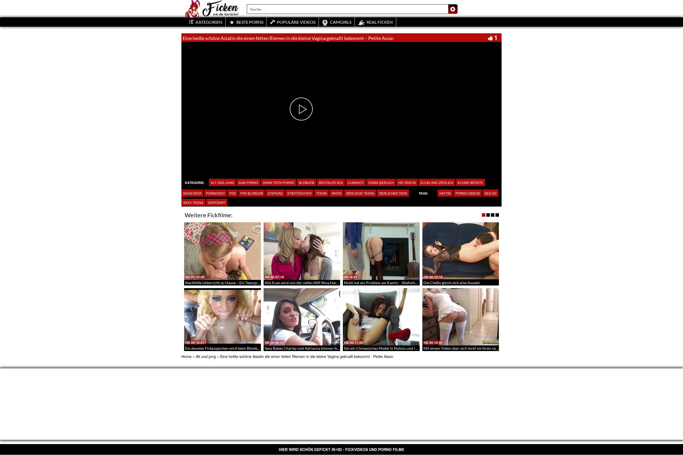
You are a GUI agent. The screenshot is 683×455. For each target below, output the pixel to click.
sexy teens (193, 202)
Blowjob (306, 182)
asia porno (248, 182)
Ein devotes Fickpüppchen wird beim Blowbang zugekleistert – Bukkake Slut (247, 348)
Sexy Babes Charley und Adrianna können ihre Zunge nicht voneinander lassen (329, 348)
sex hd (491, 193)
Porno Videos (467, 193)
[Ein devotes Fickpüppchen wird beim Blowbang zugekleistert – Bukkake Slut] (222, 317)
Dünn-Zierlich (381, 182)
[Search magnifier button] (452, 9)
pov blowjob (251, 193)
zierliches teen (393, 193)
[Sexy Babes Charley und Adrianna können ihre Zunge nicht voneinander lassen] (302, 317)
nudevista (192, 193)
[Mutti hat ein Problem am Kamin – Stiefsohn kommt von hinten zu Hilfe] (381, 251)
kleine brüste (470, 182)
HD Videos (407, 182)
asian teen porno (278, 182)
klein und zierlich (436, 182)
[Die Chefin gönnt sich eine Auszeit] (460, 251)
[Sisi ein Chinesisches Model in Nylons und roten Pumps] (381, 317)
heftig (445, 193)
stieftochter (299, 193)
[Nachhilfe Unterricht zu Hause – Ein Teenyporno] (222, 251)
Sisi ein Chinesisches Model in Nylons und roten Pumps (389, 348)
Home (186, 356)
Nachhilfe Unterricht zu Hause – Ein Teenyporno (225, 282)
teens (321, 193)
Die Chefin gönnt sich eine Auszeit (451, 282)
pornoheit (215, 193)
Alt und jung (222, 182)
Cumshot (356, 182)
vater (336, 193)
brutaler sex (331, 182)
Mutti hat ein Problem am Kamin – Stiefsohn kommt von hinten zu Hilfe (403, 282)
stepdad (275, 193)
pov (232, 193)
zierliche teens (360, 193)
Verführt (216, 202)
